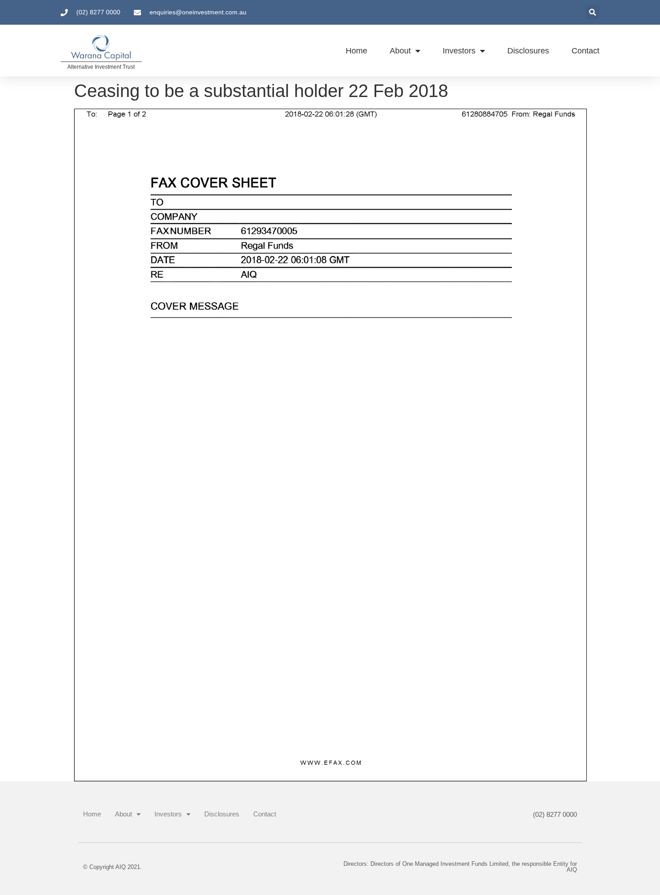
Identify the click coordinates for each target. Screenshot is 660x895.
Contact (585, 50)
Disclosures (528, 50)
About (400, 50)
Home (356, 50)
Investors (459, 50)
